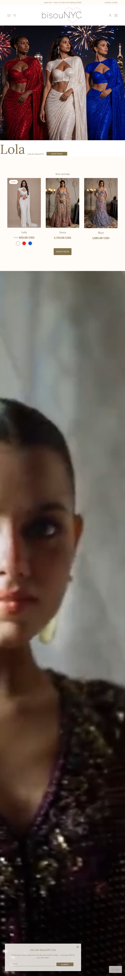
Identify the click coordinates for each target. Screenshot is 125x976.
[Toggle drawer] (9, 16)
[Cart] (116, 15)
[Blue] (30, 243)
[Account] (110, 15)
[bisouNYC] (62, 15)
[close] (77, 946)
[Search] (14, 15)
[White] (18, 243)
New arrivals (62, 174)
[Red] (24, 243)
